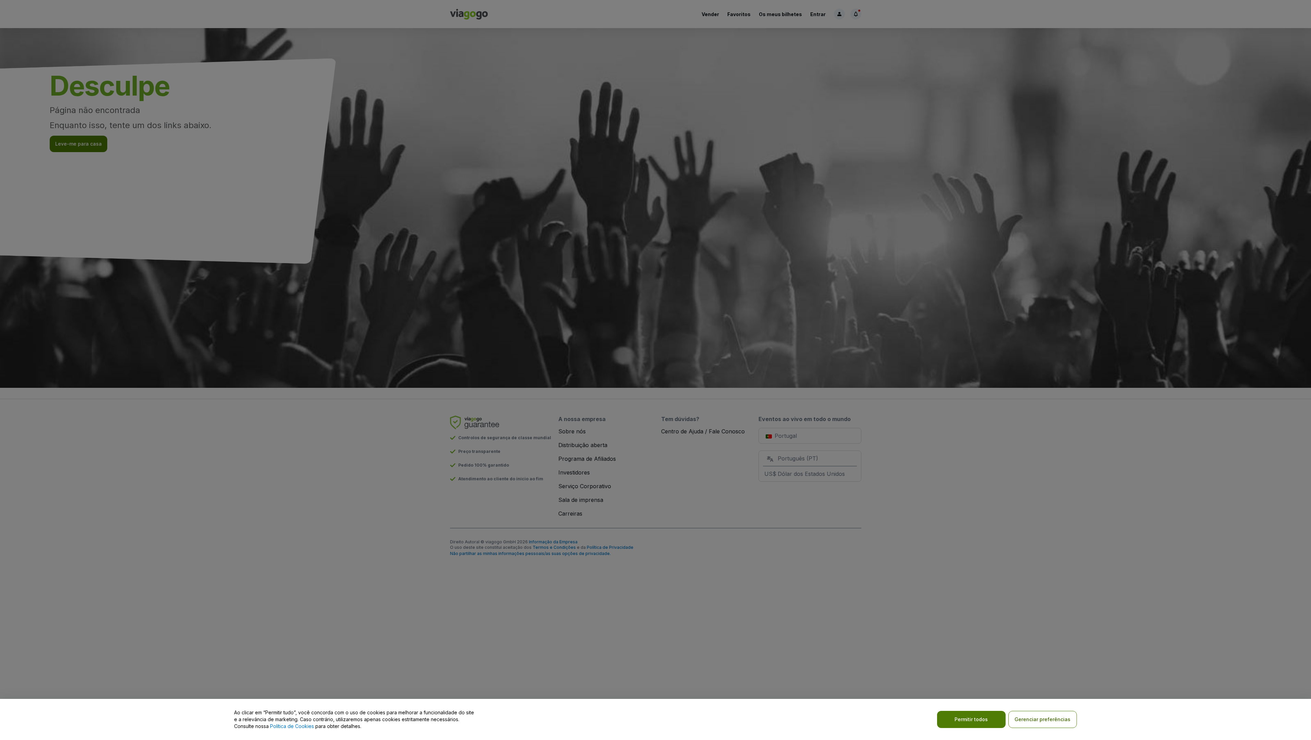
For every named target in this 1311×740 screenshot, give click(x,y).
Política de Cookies (292, 726)
